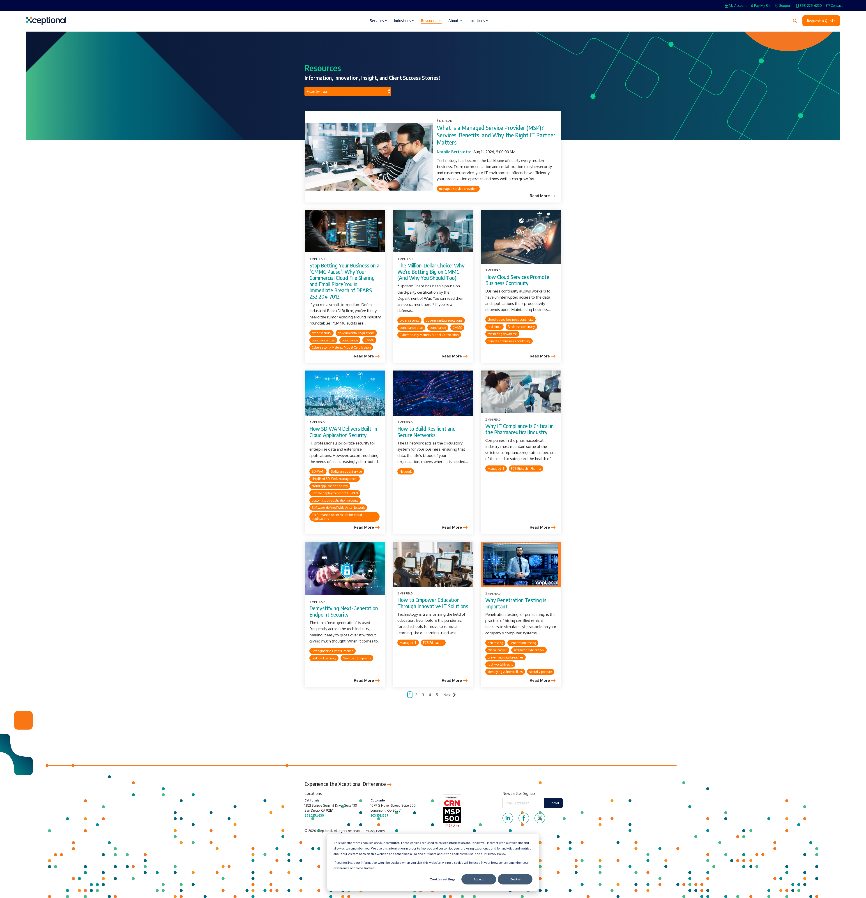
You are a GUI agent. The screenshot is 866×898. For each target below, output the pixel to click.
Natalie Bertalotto (454, 151)
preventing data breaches (505, 657)
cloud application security (330, 486)
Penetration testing (523, 643)
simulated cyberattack (529, 650)
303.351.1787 (379, 815)
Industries (402, 20)
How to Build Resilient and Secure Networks (426, 431)
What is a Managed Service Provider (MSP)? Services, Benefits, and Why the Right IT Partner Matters (496, 135)
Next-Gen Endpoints (357, 658)
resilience (494, 327)
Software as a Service (346, 471)
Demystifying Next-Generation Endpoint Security (343, 611)
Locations (477, 20)
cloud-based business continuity (510, 319)
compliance (350, 340)
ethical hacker (497, 650)
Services (377, 20)
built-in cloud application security (335, 500)
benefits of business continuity (509, 341)
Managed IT (496, 468)
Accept (479, 879)
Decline (515, 879)
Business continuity (521, 327)
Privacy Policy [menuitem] (375, 831)
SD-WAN (318, 471)
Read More (540, 195)
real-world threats (500, 664)
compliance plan (323, 340)
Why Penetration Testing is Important (515, 603)
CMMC (369, 340)
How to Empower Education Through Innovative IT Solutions (432, 602)
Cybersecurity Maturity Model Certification (341, 347)
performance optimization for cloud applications (337, 516)
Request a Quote (821, 20)
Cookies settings (442, 879)
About (453, 20)
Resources (429, 20)
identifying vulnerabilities (505, 672)
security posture (540, 672)
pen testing (495, 643)
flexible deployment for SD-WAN (335, 493)
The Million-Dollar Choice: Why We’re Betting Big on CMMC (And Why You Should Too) (431, 271)
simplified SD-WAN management (334, 479)
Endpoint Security (324, 658)
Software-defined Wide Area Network (338, 507)
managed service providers (458, 189)
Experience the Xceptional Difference (345, 784)
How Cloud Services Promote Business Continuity (517, 280)
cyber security (321, 333)
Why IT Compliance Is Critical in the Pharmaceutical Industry (519, 429)
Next (447, 694)
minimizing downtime (502, 334)
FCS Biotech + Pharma (526, 468)
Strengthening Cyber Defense (332, 651)
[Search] (795, 20)
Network (406, 471)
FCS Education (433, 643)
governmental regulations (356, 333)
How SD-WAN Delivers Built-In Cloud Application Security (343, 431)
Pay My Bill (762, 5)
